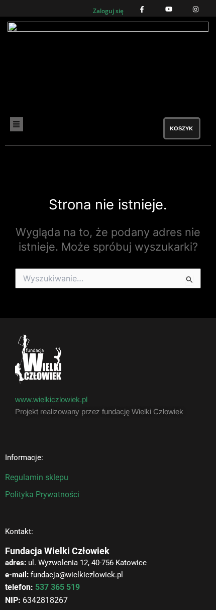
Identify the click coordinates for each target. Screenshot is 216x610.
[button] (31, 124)
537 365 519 (57, 587)
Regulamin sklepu (36, 477)
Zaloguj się (108, 11)
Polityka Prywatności (42, 494)
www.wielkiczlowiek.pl (51, 399)
